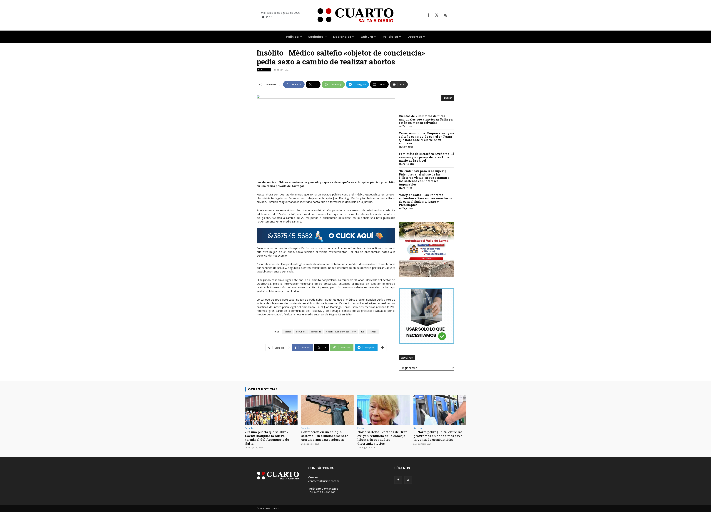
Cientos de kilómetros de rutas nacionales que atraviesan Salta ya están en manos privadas (426, 119)
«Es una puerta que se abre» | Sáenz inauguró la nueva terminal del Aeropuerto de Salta (267, 437)
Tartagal (373, 332)
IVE (362, 332)
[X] (436, 15)
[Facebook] (428, 15)
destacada (316, 332)
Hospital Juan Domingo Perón (341, 332)
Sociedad (263, 69)
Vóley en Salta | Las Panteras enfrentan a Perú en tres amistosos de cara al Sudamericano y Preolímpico (425, 200)
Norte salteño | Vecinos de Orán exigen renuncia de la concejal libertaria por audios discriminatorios (382, 437)
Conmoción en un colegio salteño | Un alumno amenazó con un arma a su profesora (324, 436)
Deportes (407, 208)
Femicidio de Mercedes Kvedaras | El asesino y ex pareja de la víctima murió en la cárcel (426, 157)
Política (407, 126)
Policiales (408, 163)
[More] (382, 347)
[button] (445, 15)
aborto (288, 332)
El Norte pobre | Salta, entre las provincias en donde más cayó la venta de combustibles (438, 436)
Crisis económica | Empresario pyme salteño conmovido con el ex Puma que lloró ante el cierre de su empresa (426, 138)
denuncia (301, 332)
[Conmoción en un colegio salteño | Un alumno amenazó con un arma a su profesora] (327, 410)
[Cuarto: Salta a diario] (355, 15)
